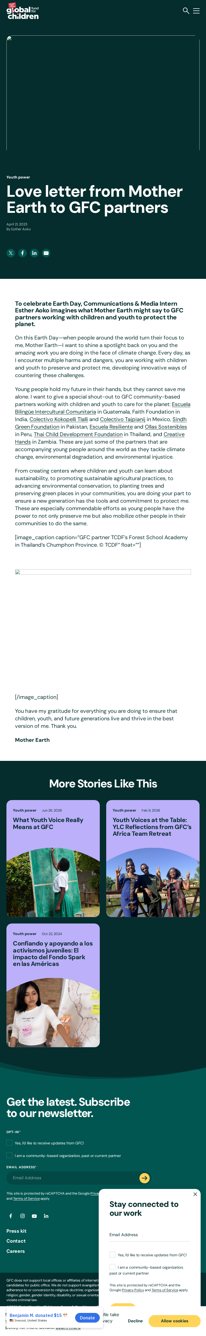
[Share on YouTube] (34, 1216)
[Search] (186, 11)
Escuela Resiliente (111, 426)
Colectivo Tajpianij (122, 419)
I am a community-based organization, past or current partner (68, 1155)
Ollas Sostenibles (166, 426)
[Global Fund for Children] (22, 10)
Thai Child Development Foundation (78, 434)
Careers (15, 1251)
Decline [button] (135, 1321)
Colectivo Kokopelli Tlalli (59, 419)
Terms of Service (26, 1198)
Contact (16, 1241)
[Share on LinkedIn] (46, 1216)
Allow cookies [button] (174, 1321)
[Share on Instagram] (22, 1216)
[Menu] (196, 11)
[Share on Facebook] (10, 1216)
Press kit (16, 1231)
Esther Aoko (21, 229)
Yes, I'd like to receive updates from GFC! (49, 1142)
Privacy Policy (133, 1290)
